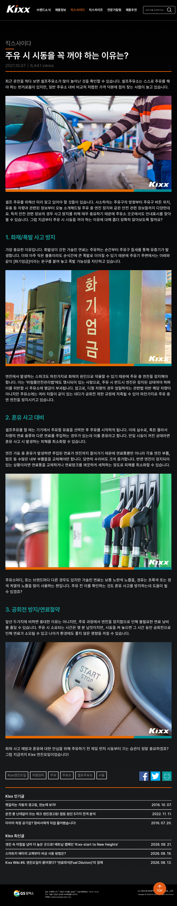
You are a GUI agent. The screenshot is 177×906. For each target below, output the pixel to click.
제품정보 (60, 10)
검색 (171, 891)
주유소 (66, 775)
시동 (102, 775)
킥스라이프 (96, 10)
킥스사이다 (78, 10)
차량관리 (38, 775)
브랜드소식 (44, 10)
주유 (53, 775)
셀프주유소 (85, 775)
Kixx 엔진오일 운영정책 (146, 891)
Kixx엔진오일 (17, 775)
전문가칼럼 (114, 10)
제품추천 (131, 10)
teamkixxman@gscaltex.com (61, 897)
